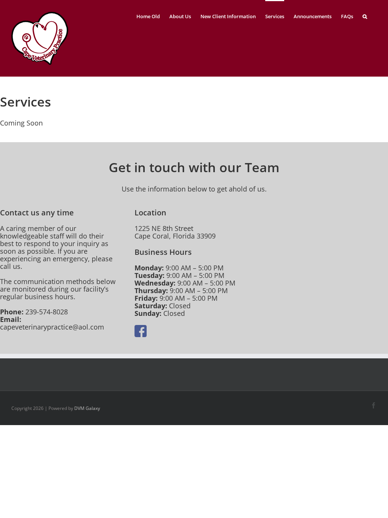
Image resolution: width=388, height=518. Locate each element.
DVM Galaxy (87, 408)
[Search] (365, 15)
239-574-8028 (46, 311)
